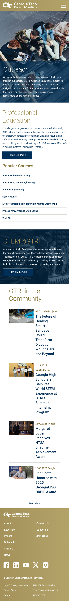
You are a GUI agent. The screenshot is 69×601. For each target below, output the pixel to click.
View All (6, 218)
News (7, 554)
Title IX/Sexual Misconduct (45, 590)
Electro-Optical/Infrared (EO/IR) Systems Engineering (29, 203)
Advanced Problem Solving (16, 175)
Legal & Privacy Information (16, 585)
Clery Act (8, 595)
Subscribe (42, 529)
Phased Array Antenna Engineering (20, 211)
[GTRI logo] (20, 5)
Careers (8, 548)
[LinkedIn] (16, 565)
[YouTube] (26, 565)
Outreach (9, 542)
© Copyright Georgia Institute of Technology (23, 578)
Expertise (9, 529)
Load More (34, 503)
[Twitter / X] (36, 565)
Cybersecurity (9, 196)
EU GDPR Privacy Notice (44, 585)
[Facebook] (6, 565)
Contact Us (42, 523)
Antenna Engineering (13, 189)
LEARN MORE (17, 155)
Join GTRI (42, 536)
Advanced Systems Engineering (18, 182)
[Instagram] (45, 565)
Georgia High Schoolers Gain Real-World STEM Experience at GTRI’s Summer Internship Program (46, 393)
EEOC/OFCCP (39, 595)
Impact (8, 536)
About (7, 523)
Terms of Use (10, 590)
